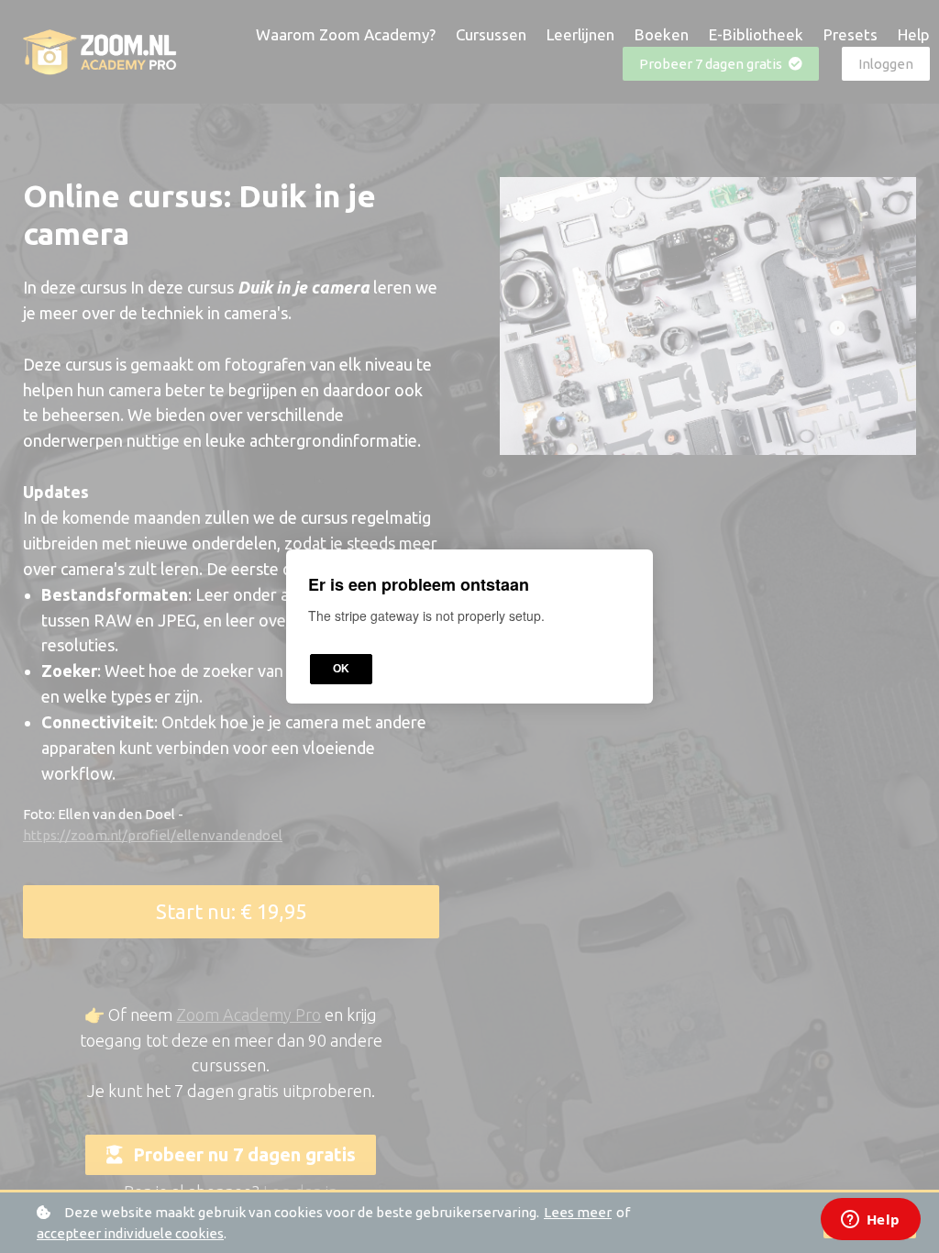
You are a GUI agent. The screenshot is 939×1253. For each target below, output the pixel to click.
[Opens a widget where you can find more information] (870, 1221)
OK (341, 668)
